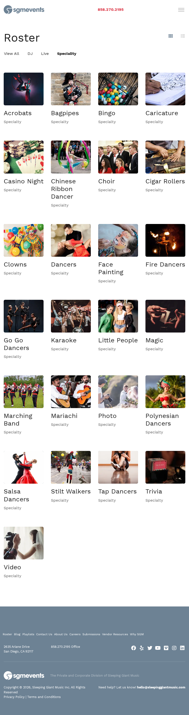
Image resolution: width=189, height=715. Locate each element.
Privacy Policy (14, 697)
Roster (7, 634)
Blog (17, 634)
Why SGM (137, 634)
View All (11, 53)
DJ (30, 53)
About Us (60, 634)
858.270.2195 (111, 9)
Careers (74, 634)
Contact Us (44, 634)
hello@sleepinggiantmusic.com (161, 687)
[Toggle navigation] (181, 9)
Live (45, 53)
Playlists (28, 634)
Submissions (91, 634)
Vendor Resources (115, 634)
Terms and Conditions (44, 697)
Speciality (66, 53)
